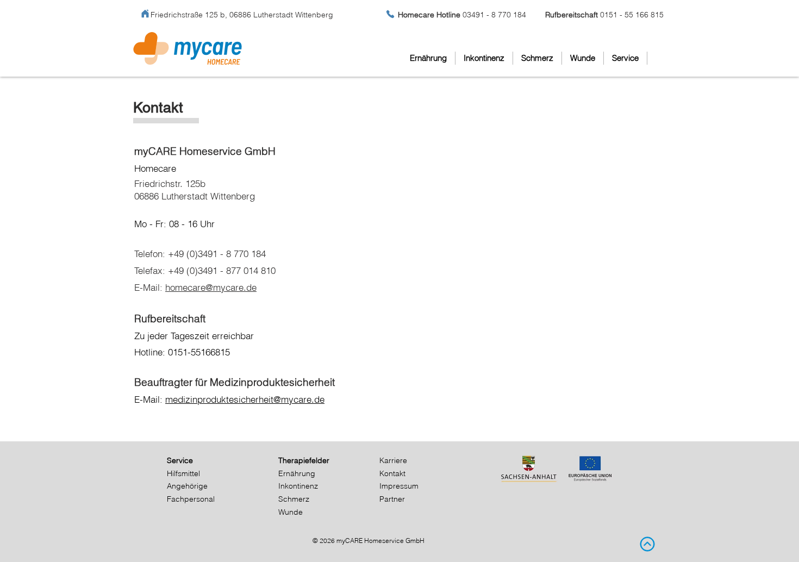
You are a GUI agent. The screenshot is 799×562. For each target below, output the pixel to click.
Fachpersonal (191, 499)
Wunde (290, 512)
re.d (311, 399)
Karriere (393, 460)
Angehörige (187, 486)
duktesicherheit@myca (257, 399)
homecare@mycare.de (211, 287)
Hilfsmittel (183, 473)
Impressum (399, 486)
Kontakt (392, 473)
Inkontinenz (298, 486)
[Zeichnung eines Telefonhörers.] (390, 14)
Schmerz (293, 499)
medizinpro (188, 399)
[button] (625, 58)
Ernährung (296, 473)
